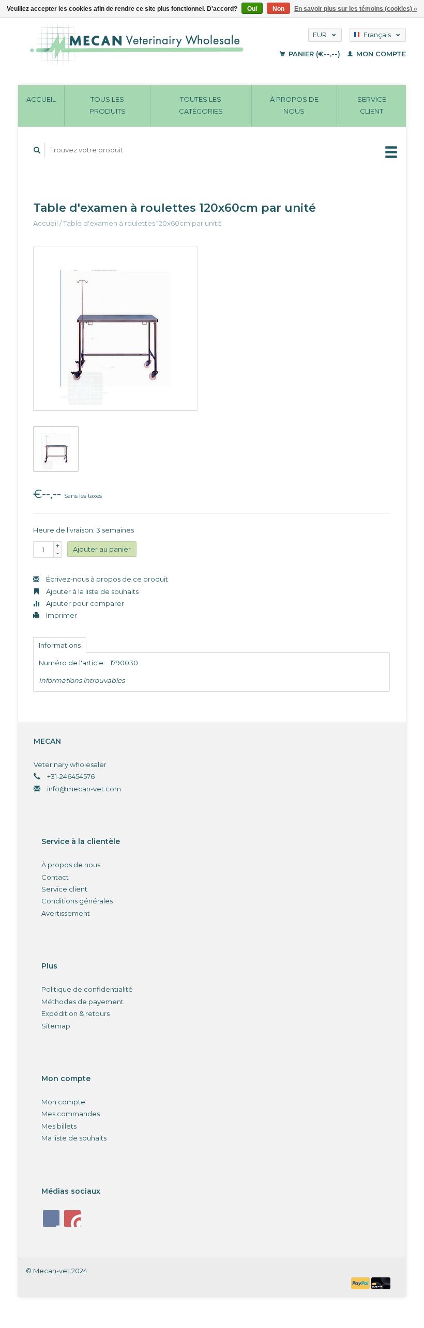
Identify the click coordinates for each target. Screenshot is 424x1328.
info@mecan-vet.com (84, 789)
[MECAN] (148, 44)
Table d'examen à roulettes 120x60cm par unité (142, 223)
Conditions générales (77, 901)
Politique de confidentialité (87, 989)
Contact (55, 877)
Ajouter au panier (102, 549)
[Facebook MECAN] (51, 1218)
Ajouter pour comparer (84, 603)
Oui (252, 8)
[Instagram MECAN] (72, 1218)
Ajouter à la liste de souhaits (91, 591)
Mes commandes (70, 1114)
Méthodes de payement (82, 1001)
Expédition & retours (75, 1013)
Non (278, 8)
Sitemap (55, 1026)
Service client (371, 105)
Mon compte (380, 54)
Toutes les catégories (201, 105)
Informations (60, 645)
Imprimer (60, 615)
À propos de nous (294, 105)
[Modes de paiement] (361, 1282)
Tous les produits (107, 105)
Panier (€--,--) (314, 54)
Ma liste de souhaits (74, 1138)
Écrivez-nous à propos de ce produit (106, 579)
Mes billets (59, 1126)
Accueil (41, 99)
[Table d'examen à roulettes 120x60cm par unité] (116, 328)
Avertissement (65, 913)
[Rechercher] (37, 150)
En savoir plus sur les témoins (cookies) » (355, 8)
